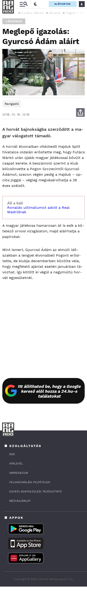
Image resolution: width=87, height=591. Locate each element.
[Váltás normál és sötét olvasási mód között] (35, 4)
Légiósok (14, 21)
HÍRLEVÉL (16, 463)
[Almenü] (23, 4)
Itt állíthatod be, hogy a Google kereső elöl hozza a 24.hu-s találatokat (49, 391)
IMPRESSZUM (18, 472)
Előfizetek (63, 4)
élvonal (55, 13)
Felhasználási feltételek (29, 482)
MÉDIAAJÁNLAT (20, 500)
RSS (12, 454)
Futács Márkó (32, 13)
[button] (81, 12)
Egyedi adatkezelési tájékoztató (35, 491)
